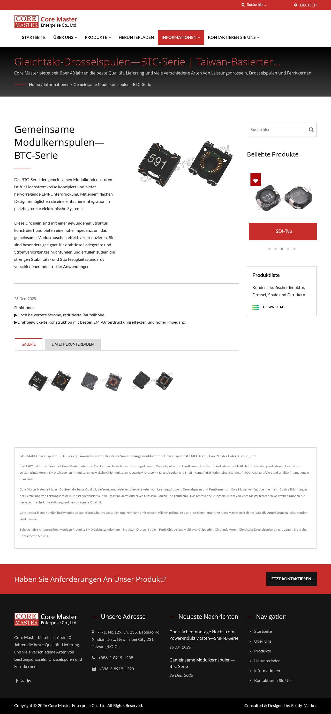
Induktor (129, 529)
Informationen (180, 37)
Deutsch (308, 5)
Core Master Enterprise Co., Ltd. (77, 706)
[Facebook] (17, 681)
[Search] (311, 130)
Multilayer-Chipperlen (198, 529)
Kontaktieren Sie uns (232, 37)
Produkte (96, 37)
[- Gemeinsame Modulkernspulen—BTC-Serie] (49, 380)
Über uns (63, 37)
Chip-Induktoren (226, 529)
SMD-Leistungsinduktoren (104, 529)
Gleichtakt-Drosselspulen (256, 529)
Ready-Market (304, 706)
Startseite (34, 37)
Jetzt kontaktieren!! (291, 579)
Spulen (152, 529)
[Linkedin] (29, 681)
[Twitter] (22, 681)
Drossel (141, 529)
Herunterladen (136, 37)
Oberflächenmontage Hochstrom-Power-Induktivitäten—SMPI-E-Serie (203, 635)
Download (273, 307)
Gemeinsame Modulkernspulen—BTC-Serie (112, 85)
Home (34, 85)
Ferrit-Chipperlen (170, 529)
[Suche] (243, 5)
